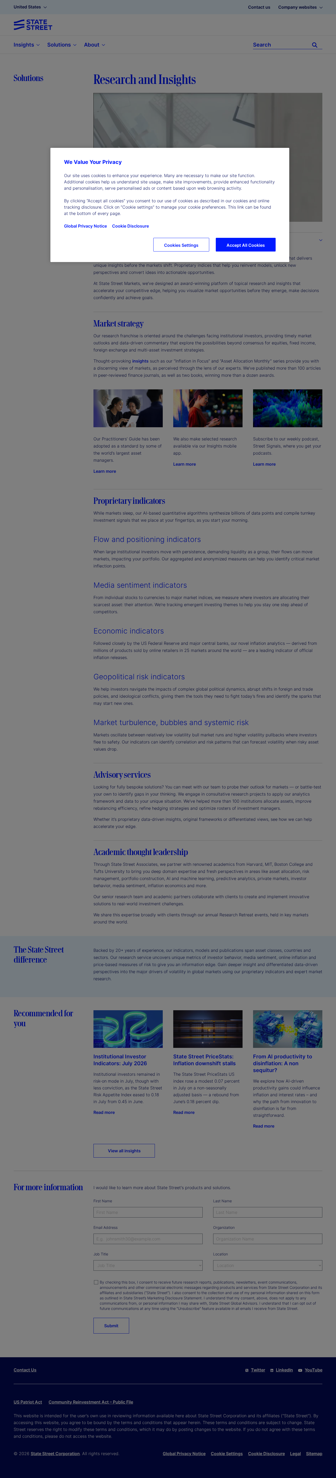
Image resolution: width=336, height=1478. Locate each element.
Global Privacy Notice (85, 226)
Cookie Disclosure (130, 226)
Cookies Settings (181, 245)
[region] (169, 205)
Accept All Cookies (246, 245)
